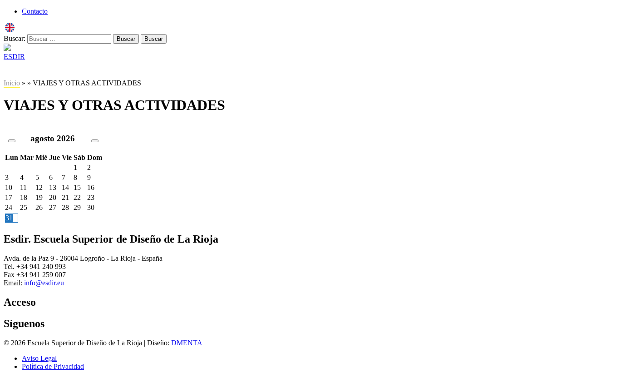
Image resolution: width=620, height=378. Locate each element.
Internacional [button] (326, 70)
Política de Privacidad (53, 366)
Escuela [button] (19, 70)
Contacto (35, 11)
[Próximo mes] (94, 140)
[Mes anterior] (11, 140)
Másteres (98, 70)
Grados (58, 70)
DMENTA (186, 343)
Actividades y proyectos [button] (255, 70)
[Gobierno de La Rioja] (7, 48)
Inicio (12, 83)
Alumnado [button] (189, 70)
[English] (10, 30)
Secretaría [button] (142, 70)
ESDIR (14, 56)
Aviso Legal (39, 358)
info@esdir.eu (44, 283)
